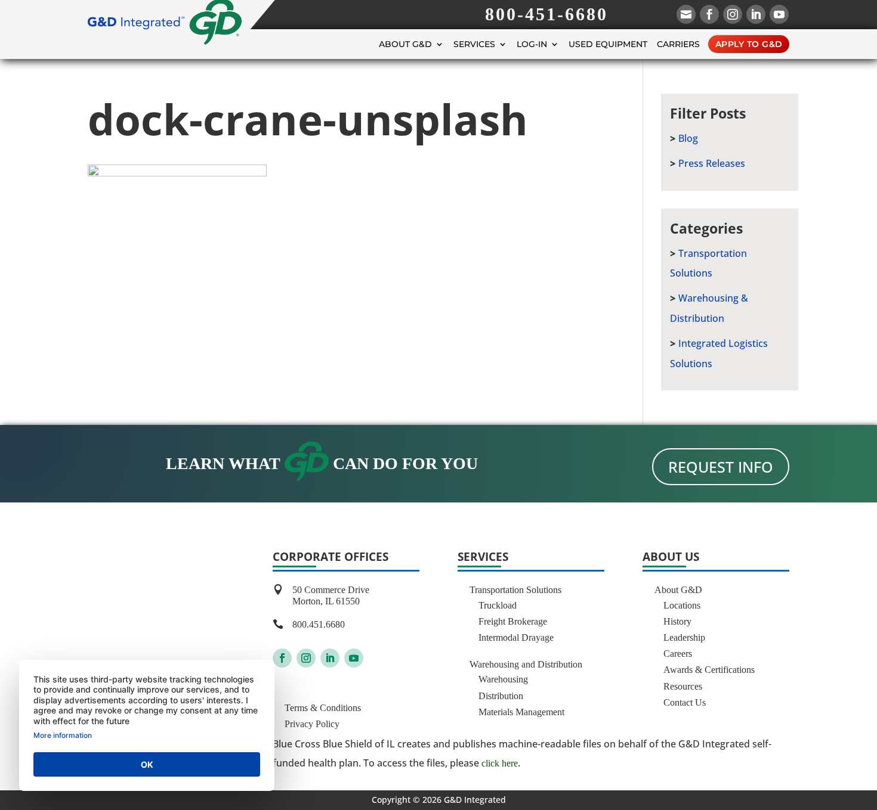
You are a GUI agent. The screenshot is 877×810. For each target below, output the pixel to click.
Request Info (720, 467)
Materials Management (521, 712)
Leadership (684, 637)
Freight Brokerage (512, 621)
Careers (677, 653)
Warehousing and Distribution (526, 664)
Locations (681, 605)
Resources (682, 686)
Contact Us (684, 702)
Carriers (678, 44)
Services (474, 44)
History (677, 621)
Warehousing (503, 679)
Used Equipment (608, 44)
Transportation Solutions (515, 590)
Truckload (497, 605)
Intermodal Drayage (516, 637)
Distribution (500, 696)
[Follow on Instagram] (306, 658)
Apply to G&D (749, 44)
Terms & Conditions (323, 708)
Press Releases (711, 163)
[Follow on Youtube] (353, 658)
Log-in (532, 44)
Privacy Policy (312, 724)
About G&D (405, 44)
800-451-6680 (546, 14)
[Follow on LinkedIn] (329, 658)
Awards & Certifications (709, 670)
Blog (688, 138)
